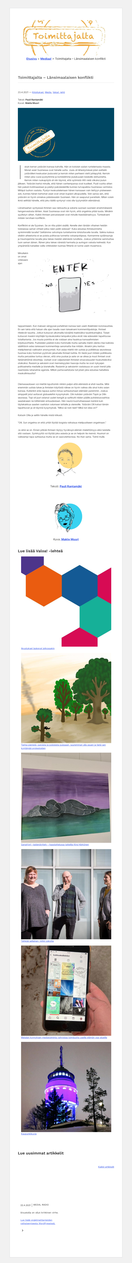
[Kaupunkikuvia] (66, 1087)
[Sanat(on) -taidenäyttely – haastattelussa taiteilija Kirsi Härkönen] (66, 798)
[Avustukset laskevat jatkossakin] (66, 601)
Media (48, 92)
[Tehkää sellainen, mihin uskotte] (66, 894)
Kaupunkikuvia (29, 1133)
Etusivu (31, 58)
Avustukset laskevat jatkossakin (38, 648)
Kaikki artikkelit (106, 1166)
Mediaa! (46, 58)
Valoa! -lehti (59, 92)
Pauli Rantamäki (71, 486)
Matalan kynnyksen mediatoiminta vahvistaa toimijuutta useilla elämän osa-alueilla (64, 1037)
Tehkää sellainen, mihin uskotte (37, 941)
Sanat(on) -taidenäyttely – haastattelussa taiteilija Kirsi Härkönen (55, 844)
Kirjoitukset (38, 92)
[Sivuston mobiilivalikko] (111, 15)
